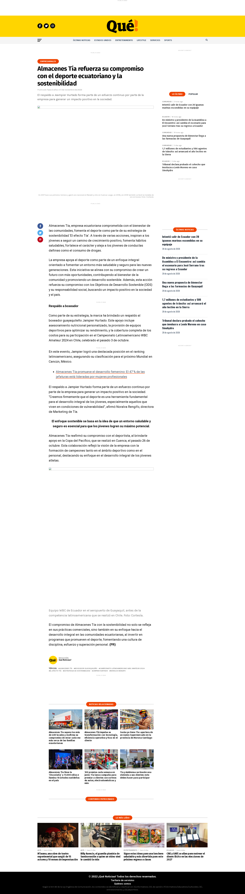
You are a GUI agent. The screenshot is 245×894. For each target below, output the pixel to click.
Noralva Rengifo (118, 671)
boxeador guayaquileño (86, 668)
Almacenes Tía (65, 668)
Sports (168, 40)
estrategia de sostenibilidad (77, 671)
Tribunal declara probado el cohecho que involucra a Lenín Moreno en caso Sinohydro (184, 324)
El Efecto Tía (55, 671)
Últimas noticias (81, 40)
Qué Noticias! (65, 660)
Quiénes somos (122, 883)
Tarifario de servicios (122, 880)
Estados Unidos (102, 40)
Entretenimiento (124, 40)
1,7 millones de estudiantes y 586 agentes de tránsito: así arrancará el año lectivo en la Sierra (184, 303)
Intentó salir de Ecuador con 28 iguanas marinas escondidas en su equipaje (182, 240)
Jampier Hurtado (100, 671)
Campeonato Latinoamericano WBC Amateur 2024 (122, 668)
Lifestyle (141, 40)
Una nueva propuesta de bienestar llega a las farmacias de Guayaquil (182, 284)
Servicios (155, 40)
